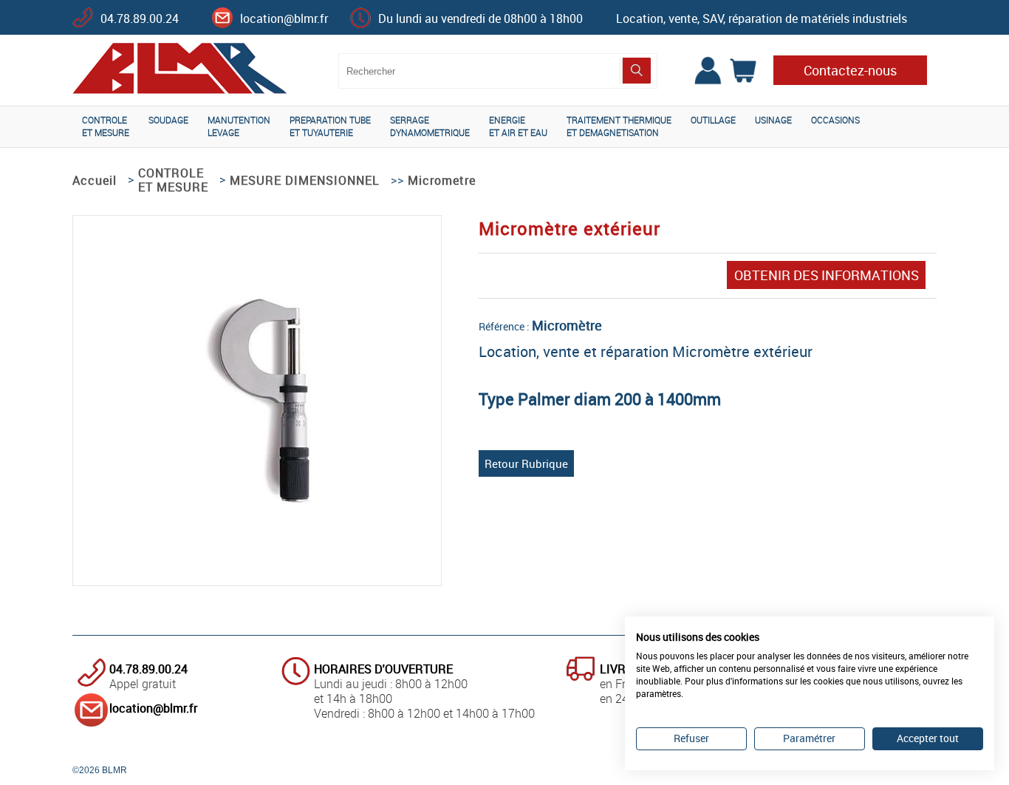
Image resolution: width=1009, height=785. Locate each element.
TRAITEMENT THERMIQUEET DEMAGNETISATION (619, 126)
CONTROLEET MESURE (105, 126)
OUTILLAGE (713, 120)
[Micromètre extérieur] (257, 499)
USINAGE (773, 120)
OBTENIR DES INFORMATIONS (826, 275)
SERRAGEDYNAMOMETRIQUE (430, 126)
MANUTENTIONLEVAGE (239, 126)
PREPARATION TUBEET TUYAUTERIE (330, 126)
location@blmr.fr (284, 18)
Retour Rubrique (526, 463)
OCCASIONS (835, 120)
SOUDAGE (168, 120)
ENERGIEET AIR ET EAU (518, 126)
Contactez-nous (850, 70)
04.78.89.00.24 (139, 18)
